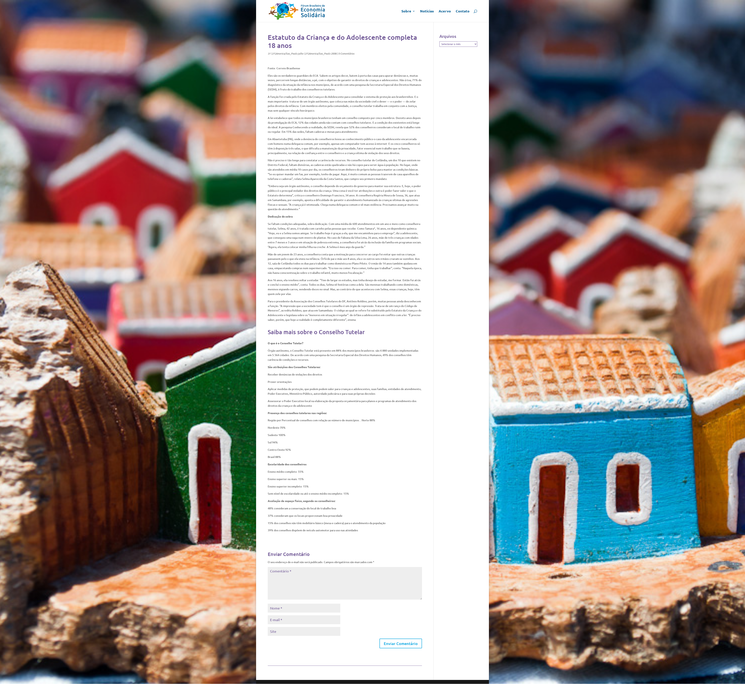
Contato (463, 11)
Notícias (427, 11)
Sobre (406, 11)
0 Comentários (346, 53)
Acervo (445, 11)
